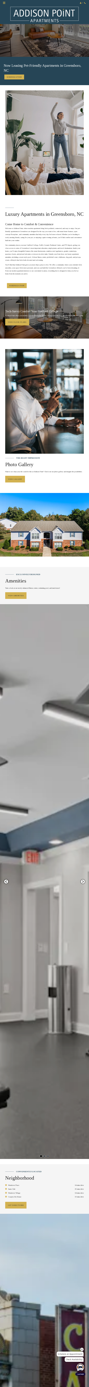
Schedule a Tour (14, 77)
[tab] (41, 1156)
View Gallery (15, 479)
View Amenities (16, 595)
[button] (81, 3)
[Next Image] (83, 881)
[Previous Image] (6, 881)
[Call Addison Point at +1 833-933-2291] (85, 3)
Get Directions (16, 1205)
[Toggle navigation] (4, 3)
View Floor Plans (17, 322)
